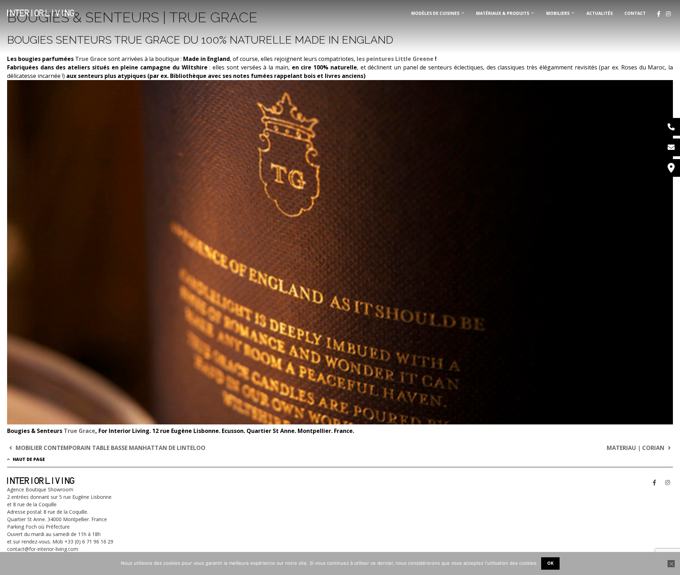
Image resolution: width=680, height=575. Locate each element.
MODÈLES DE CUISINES (435, 13)
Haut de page (28, 459)
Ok (550, 563)
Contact (635, 13)
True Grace (91, 59)
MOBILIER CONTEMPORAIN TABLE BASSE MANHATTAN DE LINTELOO (109, 448)
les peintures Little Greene (395, 59)
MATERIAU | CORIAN (636, 448)
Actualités (599, 13)
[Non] (671, 563)
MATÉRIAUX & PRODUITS (502, 13)
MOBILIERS (558, 13)
